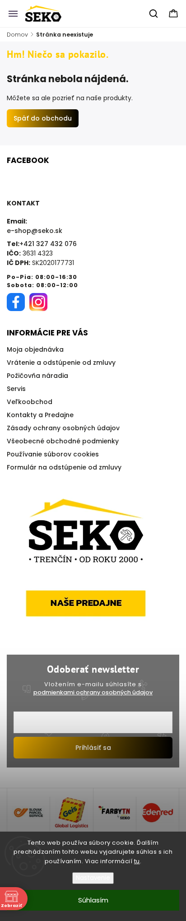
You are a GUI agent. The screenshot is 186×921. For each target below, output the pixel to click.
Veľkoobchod (29, 401)
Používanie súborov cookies (53, 454)
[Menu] (13, 14)
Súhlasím (93, 900)
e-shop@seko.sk (34, 230)
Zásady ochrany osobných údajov (63, 428)
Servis (16, 388)
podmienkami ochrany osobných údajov (93, 692)
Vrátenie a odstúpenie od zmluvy (61, 362)
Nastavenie (93, 878)
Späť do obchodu (43, 118)
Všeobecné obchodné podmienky (63, 441)
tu (137, 861)
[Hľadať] (153, 13)
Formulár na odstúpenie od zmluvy (64, 467)
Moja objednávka (35, 349)
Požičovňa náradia (37, 375)
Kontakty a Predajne (40, 414)
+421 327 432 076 (48, 243)
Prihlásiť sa (93, 747)
